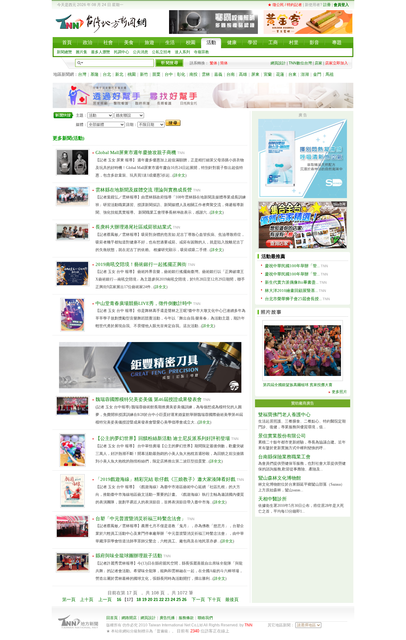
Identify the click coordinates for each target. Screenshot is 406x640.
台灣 (82, 74)
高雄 (243, 74)
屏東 (255, 74)
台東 (292, 74)
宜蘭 (268, 74)
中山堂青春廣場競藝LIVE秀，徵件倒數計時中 (143, 303)
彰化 (181, 74)
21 (156, 599)
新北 (119, 74)
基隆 (94, 74)
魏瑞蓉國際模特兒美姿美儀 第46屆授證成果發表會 (148, 399)
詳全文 (179, 175)
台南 (230, 74)
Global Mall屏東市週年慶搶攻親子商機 (135, 152)
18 (138, 599)
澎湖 (305, 74)
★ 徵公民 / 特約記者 (285, 5)
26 (185, 599)
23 (168, 599)
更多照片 (339, 392)
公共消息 (140, 52)
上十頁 (86, 599)
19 (145, 599)
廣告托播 (167, 618)
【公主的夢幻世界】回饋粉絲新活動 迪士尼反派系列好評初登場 (162, 438)
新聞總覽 (64, 52)
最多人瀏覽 (100, 52)
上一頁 (105, 599)
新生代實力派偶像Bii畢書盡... (291, 282)
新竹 (144, 74)
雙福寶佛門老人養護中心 (284, 414)
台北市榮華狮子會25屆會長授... (293, 298)
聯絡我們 (205, 618)
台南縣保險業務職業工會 (284, 456)
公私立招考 (161, 52)
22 (162, 599)
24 (173, 599)
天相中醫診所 (272, 498)
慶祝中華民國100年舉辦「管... (292, 265)
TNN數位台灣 (300, 63)
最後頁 (232, 599)
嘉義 (218, 74)
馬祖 (329, 74)
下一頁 (198, 599)
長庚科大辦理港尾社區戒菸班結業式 (133, 226)
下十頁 (214, 599)
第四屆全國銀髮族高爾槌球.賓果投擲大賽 (297, 385)
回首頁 (112, 618)
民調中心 (121, 52)
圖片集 (81, 52)
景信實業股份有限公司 (282, 435)
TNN (248, 625)
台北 (107, 74)
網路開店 (129, 618)
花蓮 (280, 74)
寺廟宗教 (201, 52)
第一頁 (68, 599)
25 (179, 599)
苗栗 (156, 74)
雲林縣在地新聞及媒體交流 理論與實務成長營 (143, 189)
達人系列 (182, 52)
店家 (318, 63)
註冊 (327, 5)
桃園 (132, 74)
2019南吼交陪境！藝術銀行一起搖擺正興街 (141, 264)
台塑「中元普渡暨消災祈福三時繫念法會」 (140, 518)
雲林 (206, 74)
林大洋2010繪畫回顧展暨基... (291, 290)
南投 (193, 74)
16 (119, 599)
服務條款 (186, 618)
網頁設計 (278, 63)
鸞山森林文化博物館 (279, 478)
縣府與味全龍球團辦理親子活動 (128, 555)
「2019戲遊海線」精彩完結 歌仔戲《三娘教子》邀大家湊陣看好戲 (165, 479)
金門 (317, 74)
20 (151, 599)
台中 (169, 74)
